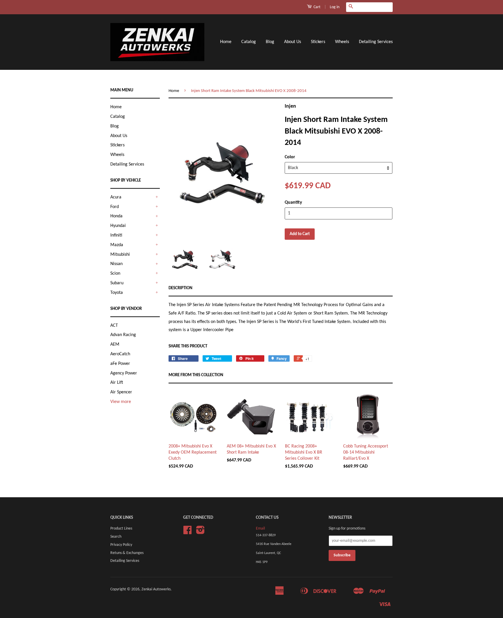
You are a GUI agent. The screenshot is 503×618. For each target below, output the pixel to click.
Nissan (116, 264)
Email (260, 528)
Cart (316, 7)
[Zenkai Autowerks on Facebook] (187, 532)
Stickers (318, 42)
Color (290, 157)
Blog (270, 42)
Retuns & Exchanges (127, 553)
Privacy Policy (121, 545)
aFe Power (120, 363)
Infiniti (116, 235)
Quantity (293, 202)
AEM (114, 344)
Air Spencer (121, 392)
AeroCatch (120, 354)
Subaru (116, 283)
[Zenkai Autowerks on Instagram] (200, 532)
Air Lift (116, 382)
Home (225, 42)
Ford (114, 207)
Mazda (116, 245)
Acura (115, 197)
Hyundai (118, 225)
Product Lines (121, 528)
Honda (116, 216)
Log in (334, 7)
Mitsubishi (120, 254)
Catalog (248, 42)
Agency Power (123, 373)
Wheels (342, 42)
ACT (114, 325)
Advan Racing (123, 335)
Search (115, 537)
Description (180, 288)
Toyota (116, 292)
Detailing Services (376, 42)
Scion (115, 273)
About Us (292, 42)
